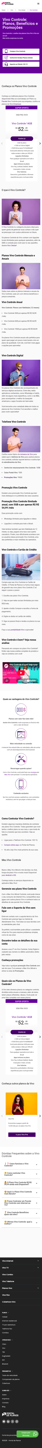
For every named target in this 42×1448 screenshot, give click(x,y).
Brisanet (5, 1364)
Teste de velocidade (10, 1375)
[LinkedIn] (8, 1421)
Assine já (21, 139)
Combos (5, 1333)
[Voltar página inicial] (7, 3)
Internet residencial (9, 1321)
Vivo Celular (11, 245)
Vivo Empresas (15, 104)
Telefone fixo (7, 1329)
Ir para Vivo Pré (22, 1135)
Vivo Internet (7, 1261)
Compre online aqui (11, 845)
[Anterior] (2, 143)
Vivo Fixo (6, 1295)
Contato (5, 1403)
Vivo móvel (12, 747)
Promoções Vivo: (10, 477)
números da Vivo (26, 454)
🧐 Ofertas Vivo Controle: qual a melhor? (18, 1223)
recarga (33, 772)
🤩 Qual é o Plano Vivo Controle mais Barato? (18, 1193)
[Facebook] (12, 1421)
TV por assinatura (8, 1325)
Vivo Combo (7, 1274)
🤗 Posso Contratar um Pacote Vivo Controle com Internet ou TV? (17, 1203)
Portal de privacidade (10, 1435)
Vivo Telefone (8, 1281)
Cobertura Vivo (9, 1302)
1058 (38, 468)
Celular (4, 1317)
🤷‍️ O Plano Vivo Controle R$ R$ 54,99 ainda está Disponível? (18, 1183)
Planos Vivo (7, 1288)
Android (9, 875)
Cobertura (6, 1383)
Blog (3, 1407)
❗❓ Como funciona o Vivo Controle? (16, 1165)
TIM (3, 1352)
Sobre (4, 1395)
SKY (3, 1360)
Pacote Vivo (6, 101)
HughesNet (6, 1356)
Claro (4, 1344)
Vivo (5, 227)
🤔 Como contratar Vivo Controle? (14, 1174)
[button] (38, 3)
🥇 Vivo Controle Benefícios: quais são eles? (16, 1213)
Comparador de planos (11, 1379)
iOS (14, 875)
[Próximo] (40, 143)
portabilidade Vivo (17, 630)
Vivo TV (5, 1267)
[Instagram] (17, 1421)
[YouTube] (4, 1421)
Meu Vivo (7, 774)
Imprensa (5, 1399)
